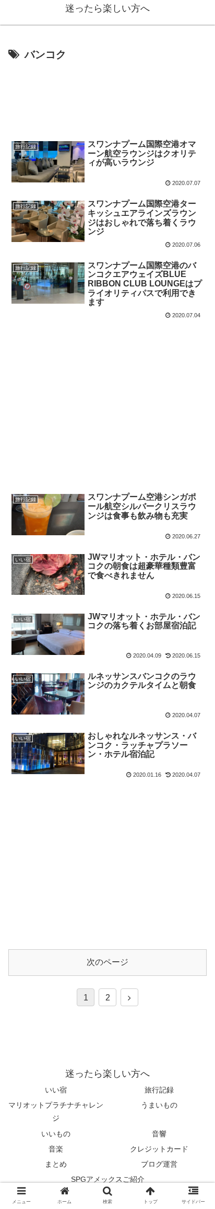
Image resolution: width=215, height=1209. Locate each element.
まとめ (56, 1164)
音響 (159, 1134)
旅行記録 (159, 1090)
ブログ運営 (159, 1164)
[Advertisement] (107, 96)
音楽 (56, 1149)
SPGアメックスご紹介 (108, 1179)
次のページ (107, 962)
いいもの (55, 1134)
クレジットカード (159, 1149)
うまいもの (159, 1105)
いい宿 (56, 1090)
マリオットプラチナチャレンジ (55, 1111)
